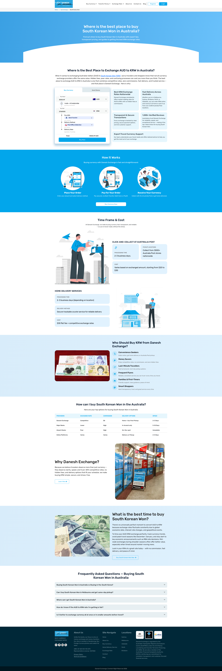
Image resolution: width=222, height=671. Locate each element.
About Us (129, 4)
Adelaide (124, 644)
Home (56, 9)
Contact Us (137, 4)
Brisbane (124, 650)
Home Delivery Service (110, 647)
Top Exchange (64, 9)
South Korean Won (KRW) (111, 76)
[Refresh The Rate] (62, 103)
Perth (123, 647)
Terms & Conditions (80, 656)
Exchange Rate (117, 4)
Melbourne (125, 640)
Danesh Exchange (101, 668)
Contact (105, 654)
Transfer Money (103, 4)
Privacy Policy (78, 654)
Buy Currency (90, 4)
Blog (144, 4)
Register (153, 4)
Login (163, 4)
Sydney (124, 637)
